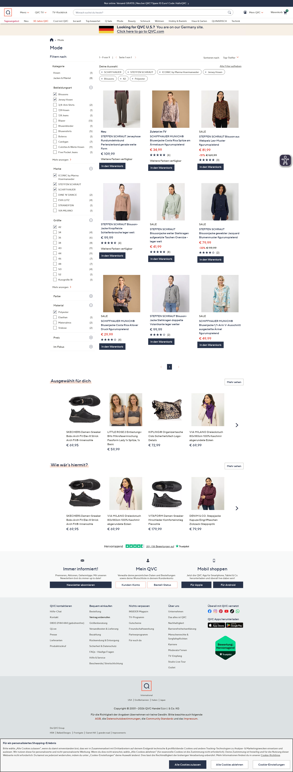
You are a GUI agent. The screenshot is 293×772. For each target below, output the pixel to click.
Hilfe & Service (97, 657)
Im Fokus (58, 346)
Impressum (191, 718)
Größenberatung (98, 622)
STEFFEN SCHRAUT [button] (141, 72)
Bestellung (95, 611)
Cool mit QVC (60, 21)
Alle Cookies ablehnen (229, 764)
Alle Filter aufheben (230, 66)
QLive (53, 628)
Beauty (132, 21)
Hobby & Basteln (178, 21)
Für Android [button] (228, 585)
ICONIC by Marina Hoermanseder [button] (180, 72)
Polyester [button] (139, 78)
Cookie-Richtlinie (270, 755)
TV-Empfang (175, 655)
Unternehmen (175, 611)
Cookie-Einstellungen (271, 764)
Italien (155, 700)
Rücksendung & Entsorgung (104, 640)
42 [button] (124, 78)
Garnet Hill (91, 732)
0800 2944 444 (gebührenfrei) (67, 622)
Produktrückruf (58, 646)
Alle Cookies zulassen (188, 764)
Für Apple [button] (196, 585)
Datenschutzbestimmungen (123, 718)
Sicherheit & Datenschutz (102, 646)
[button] (250, 12)
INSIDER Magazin (138, 611)
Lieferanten (56, 640)
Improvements (119, 732)
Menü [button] (23, 12)
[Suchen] (230, 12)
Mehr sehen (234, 382)
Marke (57, 168)
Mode (120, 21)
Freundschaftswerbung (141, 628)
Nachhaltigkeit (176, 622)
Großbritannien (142, 700)
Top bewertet (93, 21)
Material (58, 305)
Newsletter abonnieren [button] (81, 585)
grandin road (104, 732)
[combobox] (149, 12)
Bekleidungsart (62, 87)
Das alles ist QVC (177, 617)
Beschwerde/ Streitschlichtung (106, 663)
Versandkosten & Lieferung (103, 628)
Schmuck (145, 21)
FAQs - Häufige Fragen (101, 651)
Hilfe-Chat (56, 611)
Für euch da (135, 640)
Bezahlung (95, 634)
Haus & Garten (199, 21)
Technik (236, 21)
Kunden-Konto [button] (131, 585)
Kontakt (54, 617)
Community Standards (159, 718)
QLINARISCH (219, 21)
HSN (52, 732)
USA (130, 700)
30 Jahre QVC (40, 21)
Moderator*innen (177, 650)
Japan (162, 700)
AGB (98, 718)
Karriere (172, 644)
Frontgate (78, 732)
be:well (77, 21)
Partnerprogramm (138, 634)
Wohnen (159, 21)
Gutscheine (135, 622)
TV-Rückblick (59, 12)
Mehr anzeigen (60, 159)
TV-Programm (136, 617)
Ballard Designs (64, 732)
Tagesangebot (11, 21)
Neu (26, 21)
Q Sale (108, 21)
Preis (56, 337)
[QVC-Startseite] (51, 40)
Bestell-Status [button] (162, 585)
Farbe (57, 296)
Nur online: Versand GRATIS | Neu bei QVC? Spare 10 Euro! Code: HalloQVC (145, 3)
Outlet (171, 667)
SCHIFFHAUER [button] (112, 72)
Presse (53, 634)
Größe (57, 220)
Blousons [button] (109, 78)
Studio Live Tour (177, 661)
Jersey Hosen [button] (214, 72)
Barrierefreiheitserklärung (182, 628)
